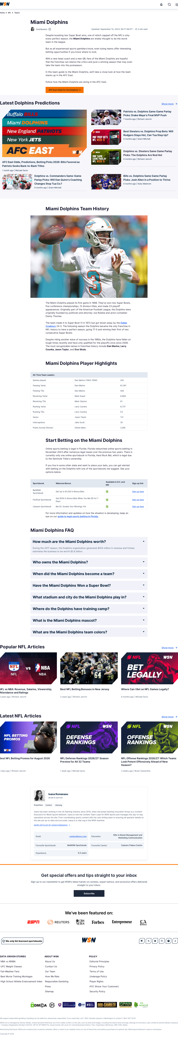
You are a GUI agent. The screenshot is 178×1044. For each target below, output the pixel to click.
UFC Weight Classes (11, 966)
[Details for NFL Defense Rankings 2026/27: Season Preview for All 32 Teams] (89, 737)
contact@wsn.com (78, 836)
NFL (9, 13)
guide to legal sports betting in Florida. (78, 516)
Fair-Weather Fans (10, 971)
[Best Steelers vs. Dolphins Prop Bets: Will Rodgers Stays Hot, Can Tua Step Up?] (106, 138)
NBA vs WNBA (8, 961)
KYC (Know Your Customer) (104, 986)
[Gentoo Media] (86, 1005)
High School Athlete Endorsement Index (21, 981)
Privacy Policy (97, 966)
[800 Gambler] (107, 1005)
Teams (17, 13)
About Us (50, 961)
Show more (168, 103)
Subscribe (89, 893)
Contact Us (51, 966)
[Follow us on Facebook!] (142, 941)
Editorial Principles (99, 961)
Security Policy (97, 991)
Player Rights (96, 981)
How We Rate (52, 976)
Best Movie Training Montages (16, 976)
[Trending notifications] (161, 4)
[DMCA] (38, 1005)
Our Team (50, 971)
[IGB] (66, 1005)
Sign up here (138, 491)
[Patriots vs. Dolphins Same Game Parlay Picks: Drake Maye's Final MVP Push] (106, 118)
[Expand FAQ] (143, 541)
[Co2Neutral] (141, 1005)
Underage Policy (98, 976)
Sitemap (49, 991)
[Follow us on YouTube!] (155, 941)
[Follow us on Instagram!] (162, 941)
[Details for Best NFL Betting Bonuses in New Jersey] (89, 668)
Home (2, 13)
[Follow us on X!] (148, 941)
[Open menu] (176, 4)
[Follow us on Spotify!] (168, 941)
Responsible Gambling (56, 981)
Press (48, 986)
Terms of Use (97, 971)
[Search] (169, 4)
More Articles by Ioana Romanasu (51, 825)
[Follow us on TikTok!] (175, 941)
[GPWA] (125, 1005)
